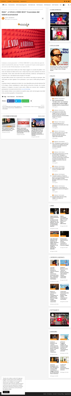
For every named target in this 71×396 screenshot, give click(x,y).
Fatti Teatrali (55, 5)
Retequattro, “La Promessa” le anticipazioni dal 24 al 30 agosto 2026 (60, 189)
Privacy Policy (16, 1)
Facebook (11, 101)
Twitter (18, 101)
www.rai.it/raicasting (25, 89)
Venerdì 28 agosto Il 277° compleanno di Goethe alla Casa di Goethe (60, 125)
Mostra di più (41, 116)
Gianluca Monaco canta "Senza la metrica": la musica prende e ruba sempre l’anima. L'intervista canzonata (64, 272)
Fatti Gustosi (39, 5)
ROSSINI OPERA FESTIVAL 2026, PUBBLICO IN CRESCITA (59, 197)
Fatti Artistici (11, 5)
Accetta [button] (6, 392)
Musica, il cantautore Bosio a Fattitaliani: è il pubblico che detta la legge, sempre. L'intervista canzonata (54, 296)
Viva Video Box (11, 9)
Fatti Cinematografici (21, 5)
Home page (4, 9)
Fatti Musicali (47, 5)
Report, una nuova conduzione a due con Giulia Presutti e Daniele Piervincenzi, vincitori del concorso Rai (23, 130)
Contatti (9, 1)
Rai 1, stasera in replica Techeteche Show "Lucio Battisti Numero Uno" (8, 129)
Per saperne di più (7, 389)
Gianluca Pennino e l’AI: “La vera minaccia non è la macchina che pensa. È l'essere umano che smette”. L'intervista (54, 347)
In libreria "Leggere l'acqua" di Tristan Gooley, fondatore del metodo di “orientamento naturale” (64, 346)
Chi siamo (3, 1)
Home (5, 5)
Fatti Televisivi (11, 96)
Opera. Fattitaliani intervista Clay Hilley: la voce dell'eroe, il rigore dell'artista (64, 219)
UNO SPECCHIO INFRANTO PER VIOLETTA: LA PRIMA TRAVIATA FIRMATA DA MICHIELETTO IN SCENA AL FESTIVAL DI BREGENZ (54, 244)
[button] (68, 5)
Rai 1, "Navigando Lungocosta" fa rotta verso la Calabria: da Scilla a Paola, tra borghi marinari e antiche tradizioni (60, 145)
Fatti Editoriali (31, 5)
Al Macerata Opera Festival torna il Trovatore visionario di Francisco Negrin (64, 242)
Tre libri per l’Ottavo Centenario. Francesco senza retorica (64, 367)
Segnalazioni (23, 1)
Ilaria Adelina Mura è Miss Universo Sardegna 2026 (58, 168)
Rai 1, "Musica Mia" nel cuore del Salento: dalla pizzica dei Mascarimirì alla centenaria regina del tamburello (59, 134)
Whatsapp (26, 101)
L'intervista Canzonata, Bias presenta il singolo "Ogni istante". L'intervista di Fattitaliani (64, 295)
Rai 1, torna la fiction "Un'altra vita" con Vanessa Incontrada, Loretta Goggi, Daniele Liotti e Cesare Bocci (60, 103)
